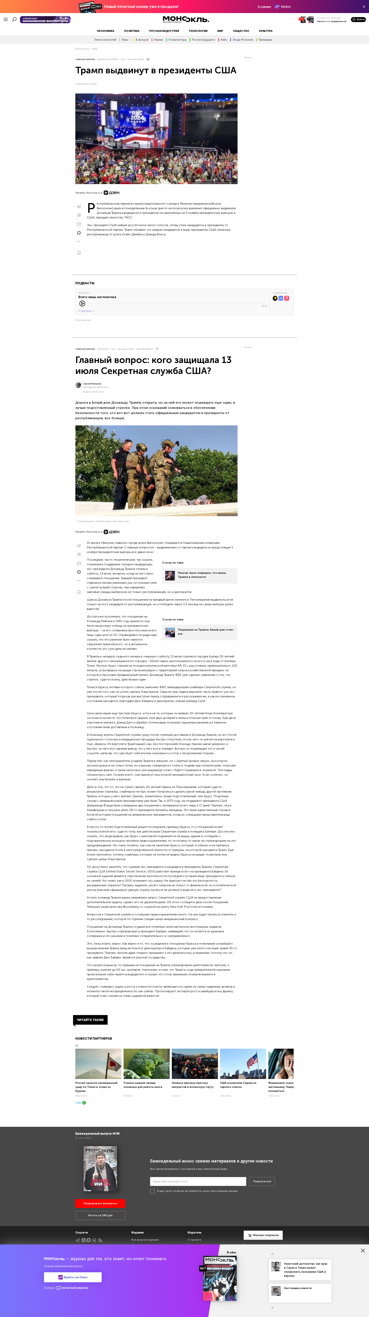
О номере (264, 6)
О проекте (194, 1239)
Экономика (105, 31)
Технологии (198, 31)
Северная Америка (85, 59)
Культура (266, 31)
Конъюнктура (177, 39)
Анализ (158, 39)
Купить (286, 6)
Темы (124, 39)
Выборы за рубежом (107, 59)
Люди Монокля (243, 39)
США (123, 59)
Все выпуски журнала (145, 1239)
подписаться (338, 21)
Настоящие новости (298, 1288)
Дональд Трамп (135, 59)
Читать (321, 21)
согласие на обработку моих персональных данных (205, 1191)
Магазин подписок (266, 1235)
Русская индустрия (164, 31)
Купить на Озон (75, 1277)
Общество (241, 31)
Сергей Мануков (92, 383)
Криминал (102, 349)
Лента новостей (105, 39)
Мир (220, 31)
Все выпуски (83, 320)
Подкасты (84, 283)
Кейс (224, 39)
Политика (132, 31)
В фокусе (142, 39)
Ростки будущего (203, 39)
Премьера (265, 39)
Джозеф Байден (145, 349)
